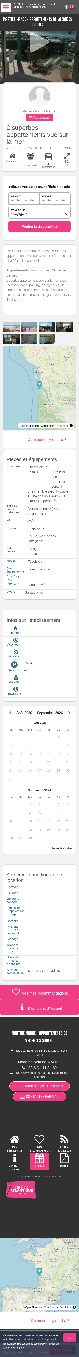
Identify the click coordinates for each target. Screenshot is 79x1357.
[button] (39, 117)
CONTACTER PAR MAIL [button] (42, 1096)
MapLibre (62, 425)
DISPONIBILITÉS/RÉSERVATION (39, 1086)
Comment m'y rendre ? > (49, 440)
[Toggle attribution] (71, 425)
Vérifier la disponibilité (40, 226)
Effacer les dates (61, 848)
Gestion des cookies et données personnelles (27, 1352)
